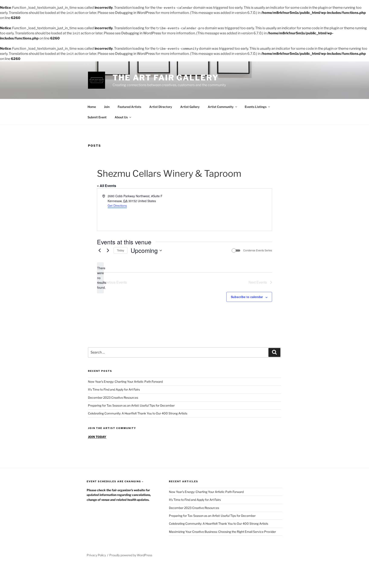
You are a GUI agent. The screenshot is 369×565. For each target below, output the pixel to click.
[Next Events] (107, 250)
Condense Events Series (257, 250)
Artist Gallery (190, 107)
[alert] (100, 277)
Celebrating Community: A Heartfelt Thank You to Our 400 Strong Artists (137, 413)
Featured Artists (129, 107)
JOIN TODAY (97, 437)
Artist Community (221, 107)
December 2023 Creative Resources (113, 397)
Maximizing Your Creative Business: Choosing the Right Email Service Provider (222, 531)
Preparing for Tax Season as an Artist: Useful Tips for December (131, 405)
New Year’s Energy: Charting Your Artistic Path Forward (125, 381)
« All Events (106, 185)
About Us (121, 117)
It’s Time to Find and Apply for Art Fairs (114, 389)
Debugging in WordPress (135, 13)
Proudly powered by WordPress (130, 555)
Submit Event (97, 117)
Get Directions (117, 205)
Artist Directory (160, 107)
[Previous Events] (99, 250)
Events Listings (255, 107)
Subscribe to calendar (247, 297)
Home (92, 107)
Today (120, 250)
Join (107, 107)
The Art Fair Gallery (166, 77)
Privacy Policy (96, 555)
